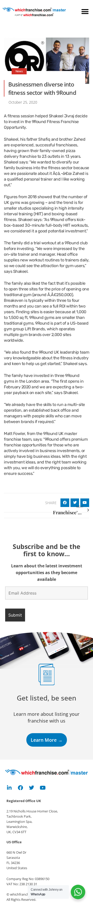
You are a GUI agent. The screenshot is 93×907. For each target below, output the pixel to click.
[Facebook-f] (20, 788)
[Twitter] (31, 788)
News (19, 71)
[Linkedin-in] (9, 788)
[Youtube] (42, 788)
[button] (85, 12)
